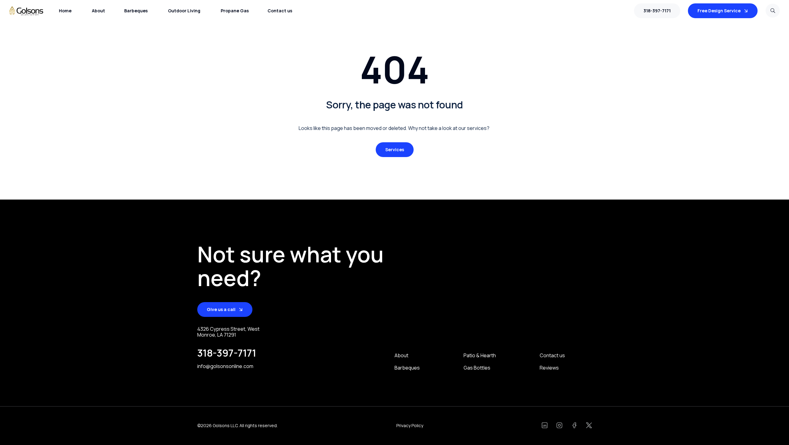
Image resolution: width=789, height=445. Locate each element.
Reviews (549, 368)
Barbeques (407, 368)
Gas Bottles (477, 368)
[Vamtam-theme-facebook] (574, 425)
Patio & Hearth (480, 355)
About (401, 355)
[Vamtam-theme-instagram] (559, 425)
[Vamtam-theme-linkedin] (544, 425)
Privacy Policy (409, 425)
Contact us (552, 355)
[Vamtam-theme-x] (589, 425)
